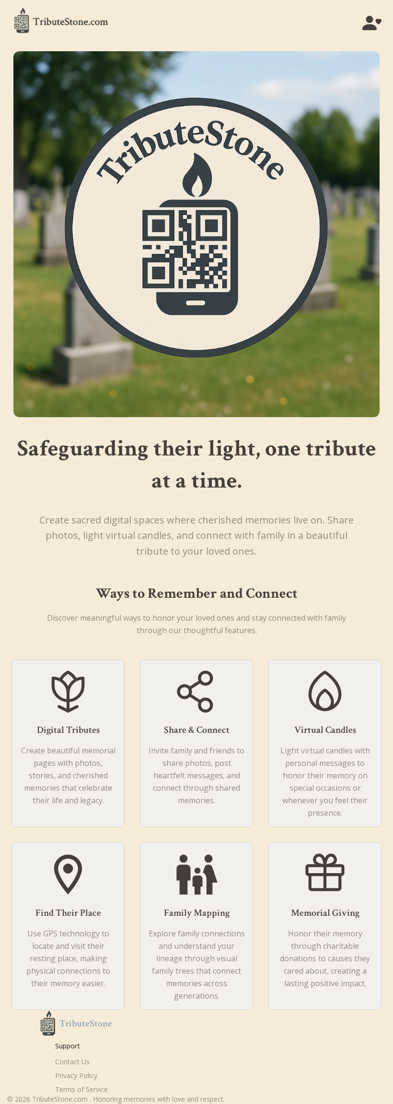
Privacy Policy (76, 1075)
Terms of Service (81, 1089)
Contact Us (72, 1061)
